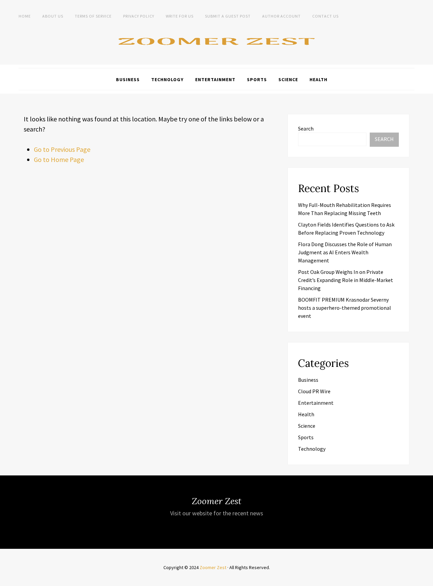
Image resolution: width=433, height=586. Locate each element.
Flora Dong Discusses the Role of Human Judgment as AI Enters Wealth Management (345, 252)
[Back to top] (426, 579)
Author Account (281, 16)
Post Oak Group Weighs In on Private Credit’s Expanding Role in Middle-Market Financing (345, 279)
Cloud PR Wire (314, 391)
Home (25, 16)
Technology (167, 79)
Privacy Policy (138, 16)
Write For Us (179, 16)
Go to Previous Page (62, 149)
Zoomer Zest (213, 567)
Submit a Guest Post (228, 16)
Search (306, 128)
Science (288, 79)
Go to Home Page (59, 159)
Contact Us (325, 16)
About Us (52, 16)
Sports (257, 79)
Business (128, 79)
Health (318, 79)
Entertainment (215, 79)
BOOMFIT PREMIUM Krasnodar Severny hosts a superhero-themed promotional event (344, 307)
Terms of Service (93, 16)
